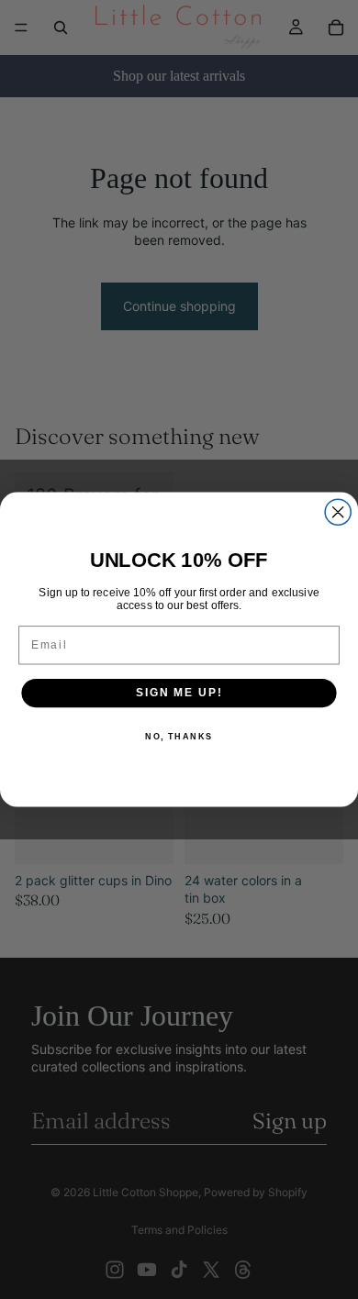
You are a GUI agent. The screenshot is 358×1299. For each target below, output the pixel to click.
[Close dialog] (338, 512)
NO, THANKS (179, 736)
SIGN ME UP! (179, 693)
